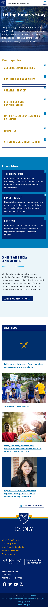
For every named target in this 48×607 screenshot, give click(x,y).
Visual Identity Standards (13, 547)
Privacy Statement (25, 601)
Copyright (42, 598)
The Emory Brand (9, 543)
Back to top (23, 604)
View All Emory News (32, 505)
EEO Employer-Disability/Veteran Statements (19, 598)
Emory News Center (10, 540)
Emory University (29, 595)
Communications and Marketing (18, 3)
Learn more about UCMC (16, 298)
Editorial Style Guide (10, 550)
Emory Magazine (9, 554)
